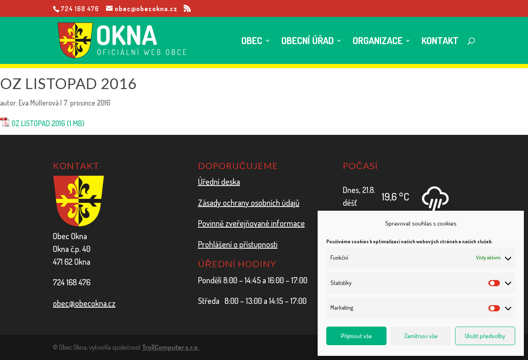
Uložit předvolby (485, 336)
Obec (251, 42)
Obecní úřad (307, 42)
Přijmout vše (356, 336)
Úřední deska (219, 181)
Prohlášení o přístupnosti (238, 244)
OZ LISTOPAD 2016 (38, 123)
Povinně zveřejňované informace (251, 223)
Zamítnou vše (421, 336)
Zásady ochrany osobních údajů (248, 202)
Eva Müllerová (39, 102)
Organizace (378, 42)
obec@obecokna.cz (84, 303)
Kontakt (440, 42)
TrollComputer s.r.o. (170, 347)
